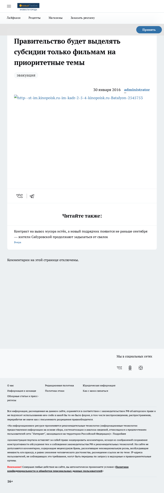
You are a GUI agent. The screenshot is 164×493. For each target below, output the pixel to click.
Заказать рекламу (83, 18)
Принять (149, 30)
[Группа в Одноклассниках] (130, 368)
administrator (137, 89)
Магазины (56, 18)
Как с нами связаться (95, 390)
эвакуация (26, 75)
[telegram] (33, 196)
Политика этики (54, 390)
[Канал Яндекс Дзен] (140, 368)
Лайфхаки (13, 18)
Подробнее (119, 433)
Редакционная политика (59, 385)
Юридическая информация (99, 385)
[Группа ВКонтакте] (119, 368)
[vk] (20, 196)
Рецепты (35, 18)
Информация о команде (21, 390)
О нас (10, 385)
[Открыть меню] (9, 6)
